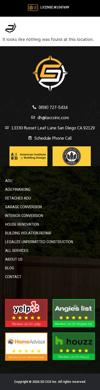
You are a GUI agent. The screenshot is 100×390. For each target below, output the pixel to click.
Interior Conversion (24, 216)
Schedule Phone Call (53, 138)
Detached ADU (18, 198)
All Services (16, 251)
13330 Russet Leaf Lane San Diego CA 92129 (53, 127)
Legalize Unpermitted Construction (39, 242)
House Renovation (22, 224)
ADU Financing (18, 189)
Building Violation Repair (28, 233)
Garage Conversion (23, 207)
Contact (13, 277)
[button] (94, 26)
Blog (9, 268)
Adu (8, 181)
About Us (14, 259)
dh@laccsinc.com (53, 117)
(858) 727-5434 (53, 107)
